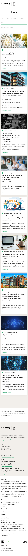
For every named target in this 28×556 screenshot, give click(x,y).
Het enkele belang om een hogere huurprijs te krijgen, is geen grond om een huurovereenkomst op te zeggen (13, 530)
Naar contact (6, 440)
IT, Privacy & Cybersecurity (8, 504)
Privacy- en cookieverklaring (7, 550)
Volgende (24, 402)
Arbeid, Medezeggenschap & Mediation (11, 502)
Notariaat (3, 506)
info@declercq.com (7, 451)
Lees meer (5, 68)
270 (19, 402)
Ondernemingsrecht (6, 509)
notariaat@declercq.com (8, 457)
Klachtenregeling (4, 553)
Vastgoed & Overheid (6, 511)
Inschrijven (3, 474)
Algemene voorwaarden (6, 548)
